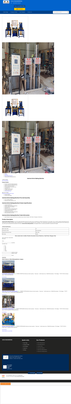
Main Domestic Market (9, 216)
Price (5, 199)
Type (5, 211)
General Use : (45, 273)
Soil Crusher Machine (41, 347)
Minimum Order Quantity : (30, 273)
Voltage (6, 210)
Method (6, 206)
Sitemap (24, 349)
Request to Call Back (5, 193)
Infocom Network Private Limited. (19, 376)
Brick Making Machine (41, 344)
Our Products (22, 12)
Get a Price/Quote (5, 180)
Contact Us (30, 12)
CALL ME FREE (9, 331)
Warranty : (38, 273)
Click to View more (8, 190)
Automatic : (53, 273)
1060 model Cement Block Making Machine (10, 291)
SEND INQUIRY (4, 331)
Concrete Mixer (40, 346)
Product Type (7, 205)
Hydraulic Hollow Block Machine (8, 326)
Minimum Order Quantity (9, 200)
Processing (7, 209)
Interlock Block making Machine (8, 308)
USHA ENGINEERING (16, 1)
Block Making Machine (41, 342)
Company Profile (13, 12)
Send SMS (40, 372)
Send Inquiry (20, 9)
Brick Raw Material (8, 212)
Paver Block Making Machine (42, 349)
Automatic (6, 207)
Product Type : (14, 292)
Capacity (6, 204)
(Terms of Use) (20, 375)
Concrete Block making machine (8, 273)
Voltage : (60, 273)
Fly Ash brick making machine (42, 351)
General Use (7, 208)
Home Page (5, 12)
